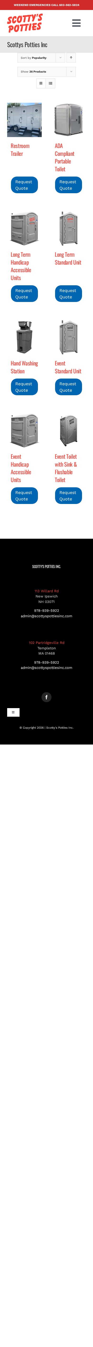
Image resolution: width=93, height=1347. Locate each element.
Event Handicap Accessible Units (21, 468)
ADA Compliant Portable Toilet (64, 157)
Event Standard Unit (68, 367)
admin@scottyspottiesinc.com (46, 616)
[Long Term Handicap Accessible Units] (24, 228)
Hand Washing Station (24, 367)
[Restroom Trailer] (24, 120)
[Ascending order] (71, 58)
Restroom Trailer (20, 149)
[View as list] (50, 83)
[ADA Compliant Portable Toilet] (68, 120)
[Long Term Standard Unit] (68, 228)
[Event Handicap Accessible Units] (24, 430)
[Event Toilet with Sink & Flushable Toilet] (68, 430)
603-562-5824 (69, 5)
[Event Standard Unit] (68, 337)
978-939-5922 (46, 610)
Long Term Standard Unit (68, 258)
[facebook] (46, 697)
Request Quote (23, 185)
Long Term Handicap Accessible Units (21, 266)
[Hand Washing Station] (24, 337)
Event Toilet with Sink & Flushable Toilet (66, 468)
